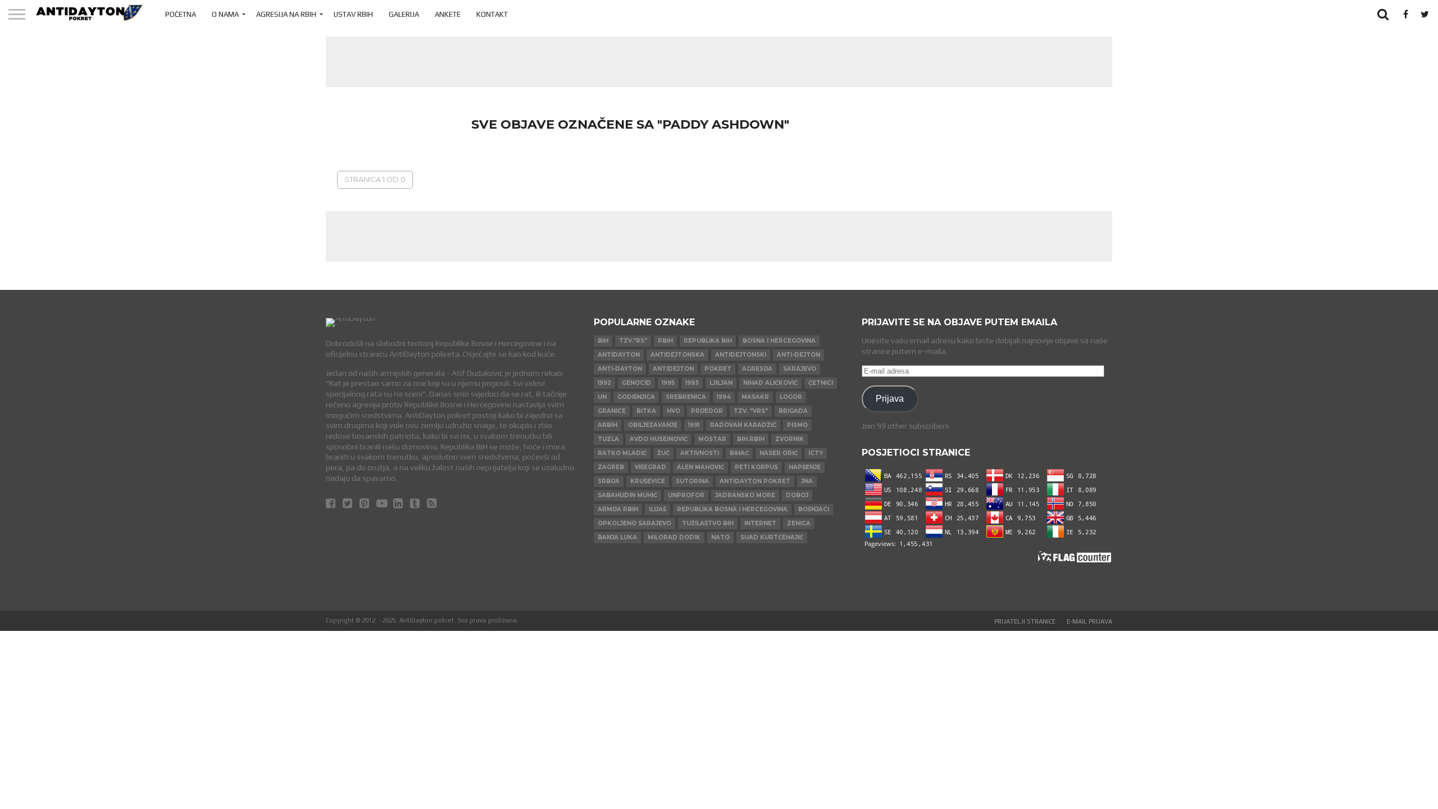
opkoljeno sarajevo (634, 523)
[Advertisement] (719, 62)
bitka (646, 411)
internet (760, 523)
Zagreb (611, 467)
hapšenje (805, 467)
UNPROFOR (686, 495)
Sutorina (692, 481)
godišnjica (636, 397)
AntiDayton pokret (755, 481)
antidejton (673, 368)
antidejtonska (677, 354)
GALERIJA (404, 14)
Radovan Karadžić (743, 425)
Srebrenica (686, 397)
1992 (604, 383)
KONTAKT (492, 14)
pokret (717, 368)
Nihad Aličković (770, 383)
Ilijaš (657, 509)
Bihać (739, 453)
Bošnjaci (813, 509)
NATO (720, 537)
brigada (793, 411)
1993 (692, 383)
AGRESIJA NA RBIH (286, 14)
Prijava (890, 398)
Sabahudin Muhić (627, 495)
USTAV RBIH (353, 14)
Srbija (609, 481)
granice (612, 411)
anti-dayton (620, 368)
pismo (797, 425)
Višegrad (650, 467)
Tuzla (608, 439)
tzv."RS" (633, 340)
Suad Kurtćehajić (771, 537)
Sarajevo (799, 368)
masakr (755, 397)
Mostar (712, 439)
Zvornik (789, 439)
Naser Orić (778, 453)
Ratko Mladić (622, 453)
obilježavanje (652, 425)
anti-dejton (798, 354)
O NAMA (225, 14)
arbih (607, 425)
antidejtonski (740, 354)
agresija (757, 368)
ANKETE (448, 14)
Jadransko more (745, 495)
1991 (693, 425)
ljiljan (720, 383)
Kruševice (647, 481)
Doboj (797, 495)
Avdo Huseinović (659, 439)
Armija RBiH (618, 509)
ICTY (815, 453)
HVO (673, 411)
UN (602, 397)
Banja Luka (617, 537)
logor (791, 397)
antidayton (619, 354)
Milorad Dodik (674, 537)
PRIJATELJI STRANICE (1024, 621)
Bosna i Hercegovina (779, 340)
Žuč (663, 453)
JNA (807, 481)
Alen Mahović (700, 467)
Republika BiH (708, 340)
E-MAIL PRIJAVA (1089, 621)
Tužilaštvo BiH (708, 523)
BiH (603, 340)
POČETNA (180, 14)
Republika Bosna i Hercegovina (732, 509)
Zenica (799, 523)
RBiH (665, 340)
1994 (724, 397)
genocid (636, 383)
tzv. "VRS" (751, 411)
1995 (668, 383)
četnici (820, 383)
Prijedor (707, 411)
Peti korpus (756, 467)
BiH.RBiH (750, 439)
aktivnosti (699, 453)
